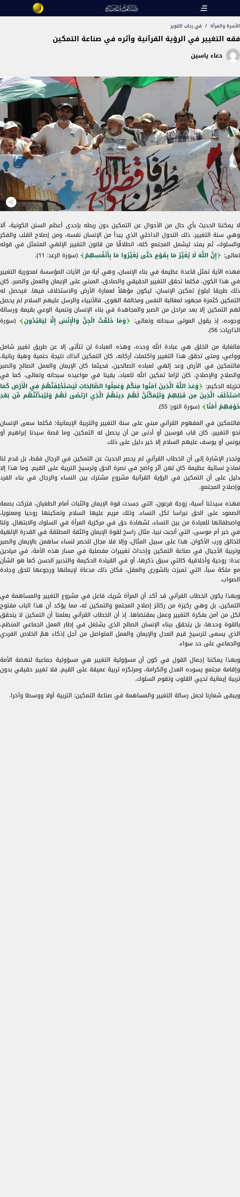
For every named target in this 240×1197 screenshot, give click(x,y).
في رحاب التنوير (186, 25)
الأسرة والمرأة (225, 25)
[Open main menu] (203, 8)
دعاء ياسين (206, 55)
